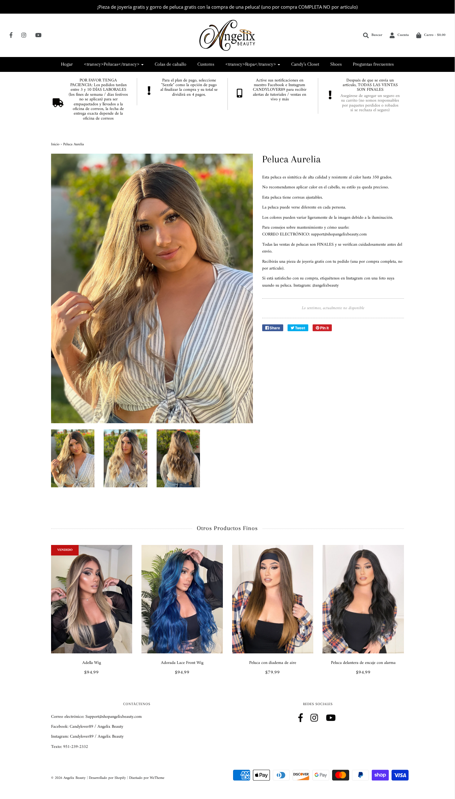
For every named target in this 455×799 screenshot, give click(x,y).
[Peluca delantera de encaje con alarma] (363, 599)
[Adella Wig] (91, 599)
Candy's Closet (305, 64)
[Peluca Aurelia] (73, 458)
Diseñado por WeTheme (146, 778)
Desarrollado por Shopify (107, 778)
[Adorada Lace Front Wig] (182, 599)
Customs (205, 64)
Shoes (336, 64)
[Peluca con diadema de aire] (273, 599)
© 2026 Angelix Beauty (68, 778)
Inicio (55, 144)
